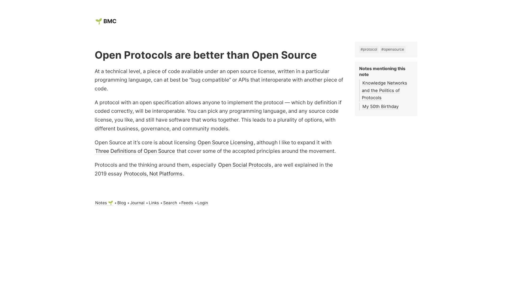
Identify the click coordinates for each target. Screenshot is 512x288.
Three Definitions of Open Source (135, 151)
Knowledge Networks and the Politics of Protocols (384, 90)
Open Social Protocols (244, 165)
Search (170, 202)
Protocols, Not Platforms (153, 173)
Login (202, 202)
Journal (137, 202)
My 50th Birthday (380, 106)
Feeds (187, 202)
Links (154, 202)
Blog (121, 202)
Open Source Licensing (225, 142)
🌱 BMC (106, 21)
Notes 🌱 (104, 202)
